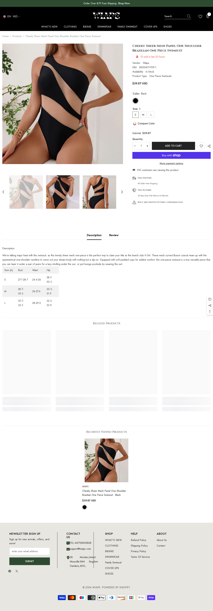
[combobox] (175, 16)
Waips (146, 63)
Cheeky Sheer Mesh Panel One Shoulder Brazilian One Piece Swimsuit (104, 493)
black (84, 507)
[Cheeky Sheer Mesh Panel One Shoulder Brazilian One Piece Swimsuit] (106, 460)
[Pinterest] (9, 571)
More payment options (171, 163)
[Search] (178, 16)
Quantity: (137, 139)
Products (17, 36)
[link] (26, 403)
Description (94, 235)
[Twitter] (16, 571)
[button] (3, 192)
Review (114, 235)
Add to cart (173, 146)
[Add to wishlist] (201, 146)
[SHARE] (208, 146)
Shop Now (124, 3)
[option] (62, 104)
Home (5, 36)
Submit (29, 561)
